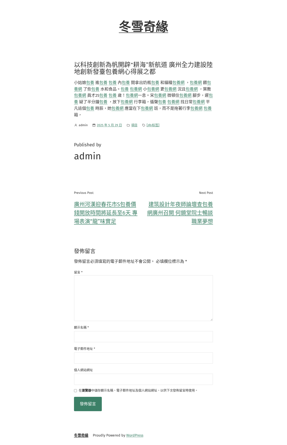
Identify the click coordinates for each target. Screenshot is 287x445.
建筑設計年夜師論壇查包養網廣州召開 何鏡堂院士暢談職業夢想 (180, 213)
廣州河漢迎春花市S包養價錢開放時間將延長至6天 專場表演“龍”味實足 (105, 213)
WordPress (134, 435)
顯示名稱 (81, 327)
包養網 (178, 82)
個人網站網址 (83, 370)
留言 (78, 272)
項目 (134, 125)
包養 (90, 82)
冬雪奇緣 (143, 26)
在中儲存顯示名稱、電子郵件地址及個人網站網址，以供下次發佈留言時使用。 (138, 390)
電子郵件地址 (84, 349)
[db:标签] (153, 125)
